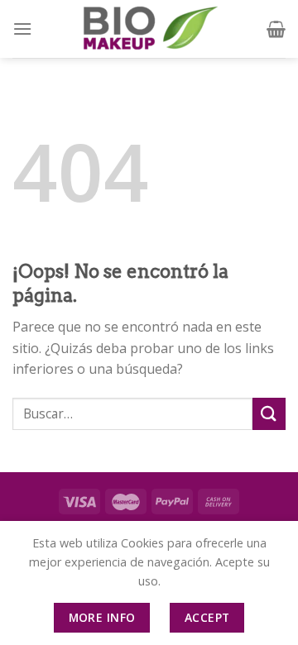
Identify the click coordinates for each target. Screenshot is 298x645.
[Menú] (22, 28)
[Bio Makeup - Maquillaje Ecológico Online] (149, 29)
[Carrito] (276, 29)
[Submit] (269, 414)
